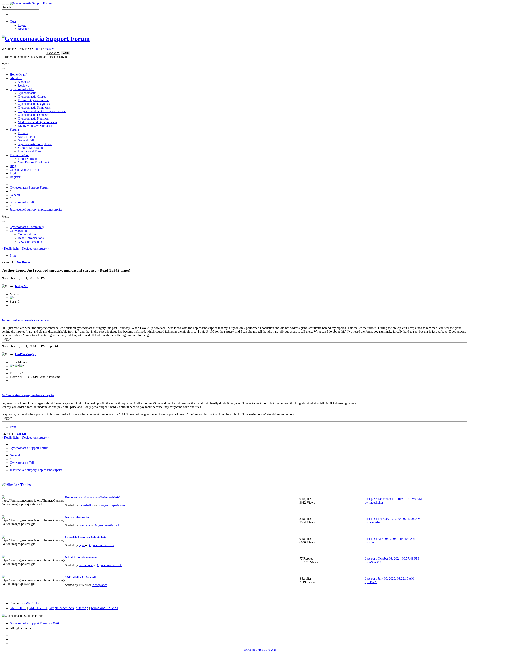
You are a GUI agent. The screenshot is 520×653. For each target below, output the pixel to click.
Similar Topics (19, 485)
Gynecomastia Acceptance (35, 144)
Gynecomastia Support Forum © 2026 (34, 623)
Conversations (27, 234)
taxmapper (86, 565)
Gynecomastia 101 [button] (22, 89)
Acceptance (99, 585)
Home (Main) (18, 74)
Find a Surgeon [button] (19, 155)
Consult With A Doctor (24, 169)
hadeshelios (86, 505)
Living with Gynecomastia (35, 125)
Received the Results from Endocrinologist (85, 537)
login (37, 48)
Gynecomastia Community (27, 227)
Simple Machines (61, 608)
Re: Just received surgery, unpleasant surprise (28, 395)
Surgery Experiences (112, 505)
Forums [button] (15, 129)
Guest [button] (13, 21)
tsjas (82, 545)
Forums (23, 133)
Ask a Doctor (26, 136)
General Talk (26, 140)
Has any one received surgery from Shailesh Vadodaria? (92, 497)
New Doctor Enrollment (33, 162)
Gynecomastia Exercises (33, 114)
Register (23, 28)
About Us (24, 82)
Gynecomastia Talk (107, 525)
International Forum (30, 151)
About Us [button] (16, 78)
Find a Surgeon (28, 158)
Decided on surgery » (35, 248)
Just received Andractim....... (79, 517)
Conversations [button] (19, 230)
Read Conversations (31, 238)
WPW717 (375, 562)
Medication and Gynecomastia (37, 122)
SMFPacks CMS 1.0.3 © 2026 (260, 649)
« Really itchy (11, 248)
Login (22, 25)
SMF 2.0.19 (18, 608)
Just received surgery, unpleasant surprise (26, 319)
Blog (13, 166)
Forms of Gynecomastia (33, 100)
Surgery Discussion (30, 147)
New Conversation (30, 241)
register (49, 48)
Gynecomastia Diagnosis (34, 104)
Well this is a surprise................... (81, 557)
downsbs (85, 525)
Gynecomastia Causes (32, 96)
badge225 (21, 286)
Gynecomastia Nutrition (33, 118)
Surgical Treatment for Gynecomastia (42, 111)
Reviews (23, 85)
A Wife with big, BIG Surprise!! (80, 577)
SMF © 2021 (38, 608)
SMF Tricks (31, 603)
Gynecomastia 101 (30, 93)
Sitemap (82, 608)
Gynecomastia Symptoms (34, 107)
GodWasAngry (25, 354)
